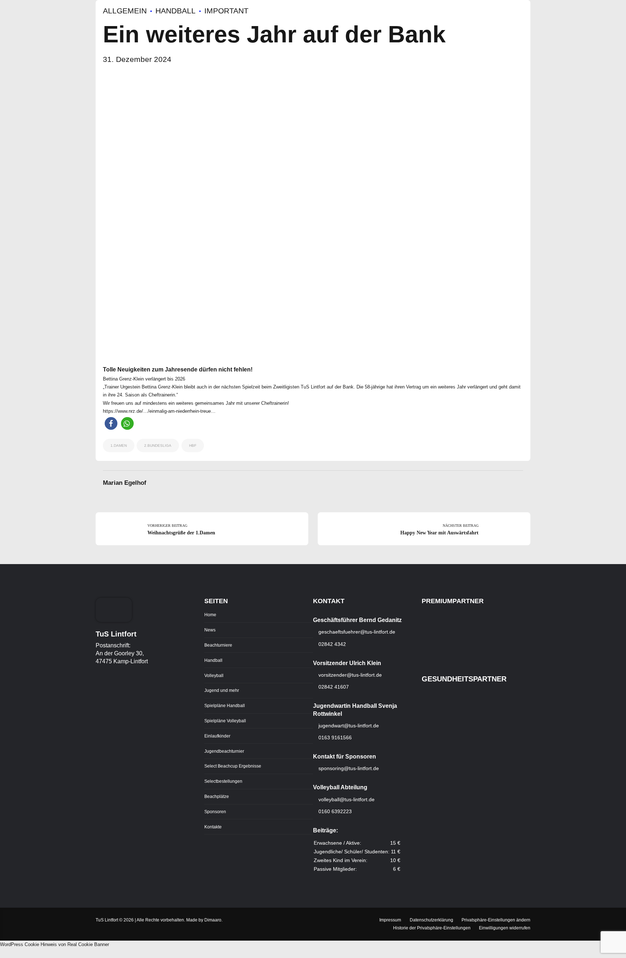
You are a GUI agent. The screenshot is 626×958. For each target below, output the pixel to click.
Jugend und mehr (221, 690)
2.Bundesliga (157, 446)
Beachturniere (218, 645)
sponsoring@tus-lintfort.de (348, 768)
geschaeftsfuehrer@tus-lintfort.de (356, 632)
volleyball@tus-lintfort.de (346, 799)
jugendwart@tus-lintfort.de (348, 725)
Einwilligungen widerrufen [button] (504, 927)
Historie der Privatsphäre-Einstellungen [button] (432, 927)
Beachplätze (216, 796)
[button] (111, 423)
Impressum (390, 919)
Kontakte (213, 826)
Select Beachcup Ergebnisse (232, 766)
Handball (175, 11)
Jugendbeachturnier (224, 751)
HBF (192, 446)
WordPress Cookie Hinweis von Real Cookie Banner (54, 944)
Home (210, 614)
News (210, 629)
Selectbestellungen (223, 781)
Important (226, 11)
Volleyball (214, 675)
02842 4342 (331, 644)
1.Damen (118, 446)
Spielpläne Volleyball (225, 720)
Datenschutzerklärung (431, 919)
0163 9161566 (334, 737)
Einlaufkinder (217, 736)
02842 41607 (333, 687)
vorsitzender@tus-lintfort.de (349, 675)
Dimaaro (212, 919)
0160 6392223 (334, 811)
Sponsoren (215, 811)
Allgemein (125, 11)
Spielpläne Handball (224, 705)
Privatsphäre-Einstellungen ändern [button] (496, 919)
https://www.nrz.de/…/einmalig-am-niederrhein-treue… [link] (159, 411)
